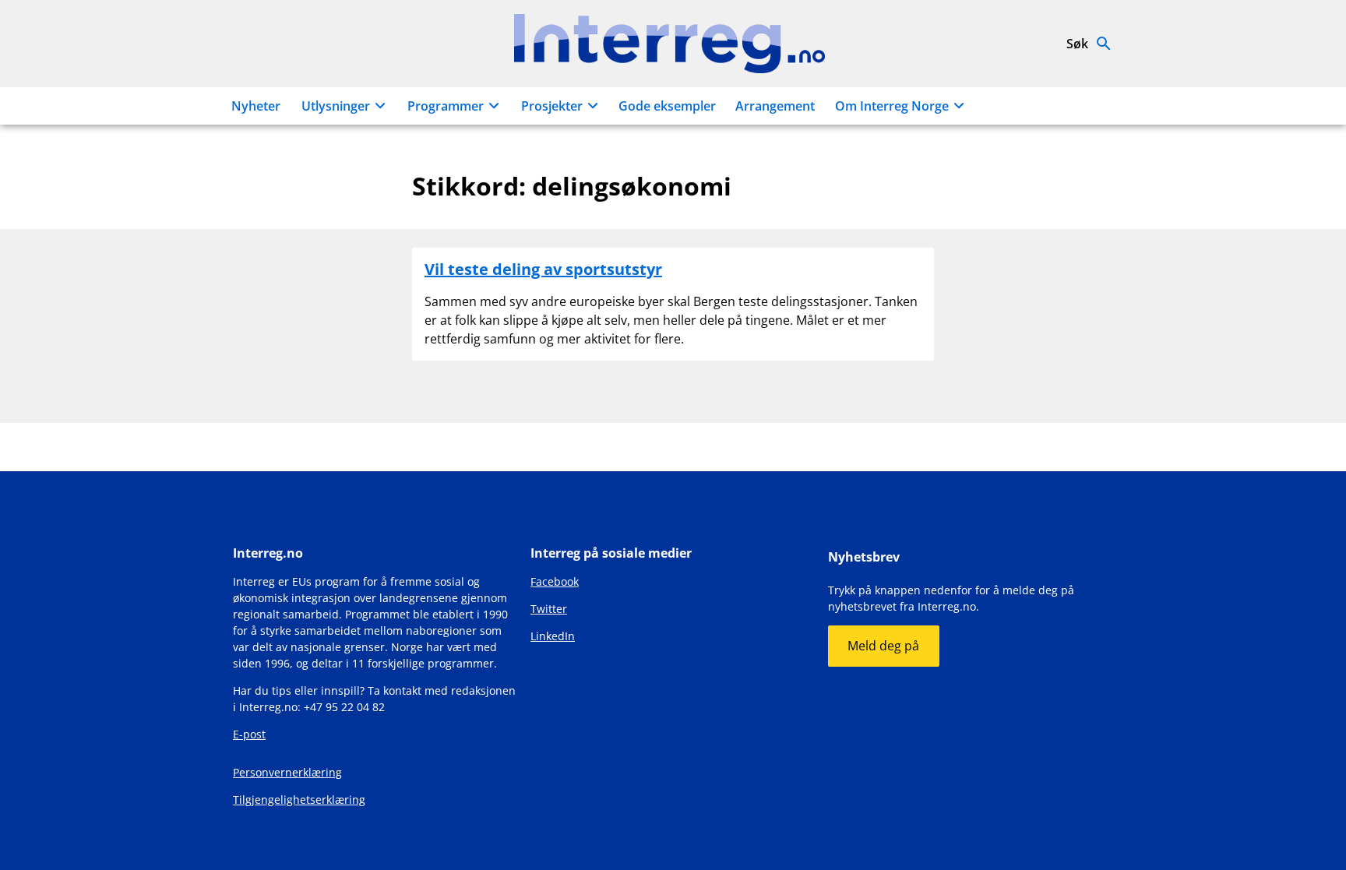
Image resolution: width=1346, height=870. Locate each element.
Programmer (445, 105)
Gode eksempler (667, 105)
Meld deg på (883, 645)
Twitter (548, 608)
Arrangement (775, 105)
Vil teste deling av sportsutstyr (543, 269)
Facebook (554, 581)
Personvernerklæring (287, 772)
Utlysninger (335, 105)
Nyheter (255, 105)
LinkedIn (552, 636)
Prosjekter (552, 105)
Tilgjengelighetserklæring (299, 799)
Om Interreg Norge (892, 105)
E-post (249, 734)
